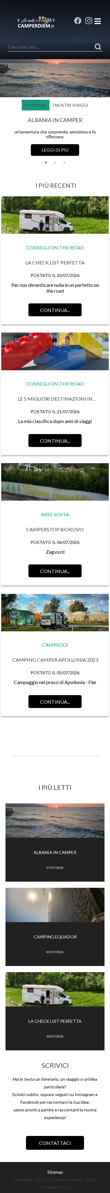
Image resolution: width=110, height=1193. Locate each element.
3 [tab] (64, 163)
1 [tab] (46, 163)
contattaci (55, 1143)
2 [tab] (55, 163)
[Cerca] (98, 47)
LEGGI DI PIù (55, 149)
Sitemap (55, 1172)
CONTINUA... (55, 310)
